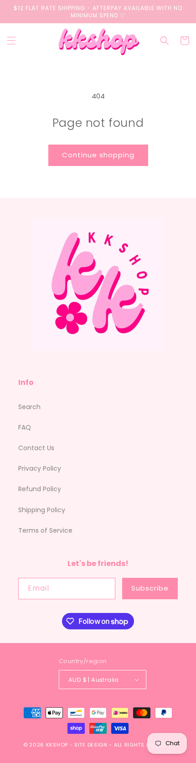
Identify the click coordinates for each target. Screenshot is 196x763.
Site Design (91, 744)
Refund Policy (39, 488)
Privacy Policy (39, 468)
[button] (11, 41)
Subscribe (150, 588)
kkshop (57, 744)
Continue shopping (98, 155)
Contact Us (36, 447)
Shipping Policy (41, 509)
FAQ (24, 427)
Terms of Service (45, 530)
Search (29, 406)
